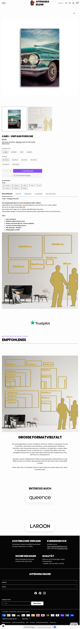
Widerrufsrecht (6, 619)
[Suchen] (65, 3)
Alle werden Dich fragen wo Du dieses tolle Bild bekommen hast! (22, 209)
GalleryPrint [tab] (51, 194)
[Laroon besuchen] (39, 523)
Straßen (16, 188)
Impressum (53, 619)
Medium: (9, 221)
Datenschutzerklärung (18, 619)
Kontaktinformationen (42, 619)
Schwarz (16, 185)
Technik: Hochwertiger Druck (16, 225)
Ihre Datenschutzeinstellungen (43, 624)
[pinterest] (39, 590)
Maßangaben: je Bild (13, 230)
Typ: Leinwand (11, 219)
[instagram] (43, 590)
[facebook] (35, 590)
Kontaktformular (61, 545)
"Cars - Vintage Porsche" (10, 199)
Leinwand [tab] (27, 194)
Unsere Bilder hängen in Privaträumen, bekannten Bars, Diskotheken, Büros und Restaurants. (31, 211)
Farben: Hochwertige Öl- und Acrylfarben (20, 223)
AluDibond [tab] (38, 194)
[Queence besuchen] (39, 495)
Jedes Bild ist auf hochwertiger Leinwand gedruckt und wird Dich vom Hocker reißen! (29, 205)
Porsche (7, 185)
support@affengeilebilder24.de (56, 543)
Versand (19, 142)
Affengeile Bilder (13, 608)
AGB (27, 619)
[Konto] (72, 3)
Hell (39, 185)
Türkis (32, 185)
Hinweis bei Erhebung (28, 624)
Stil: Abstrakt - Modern (13, 227)
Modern (25, 188)
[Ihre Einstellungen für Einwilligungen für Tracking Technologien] (3, 625)
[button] (4, 3)
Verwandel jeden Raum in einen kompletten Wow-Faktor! (21, 203)
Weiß (25, 185)
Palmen (7, 188)
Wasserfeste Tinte (18, 221)
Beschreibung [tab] (7, 194)
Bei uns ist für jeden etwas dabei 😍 (13, 207)
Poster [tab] (18, 194)
